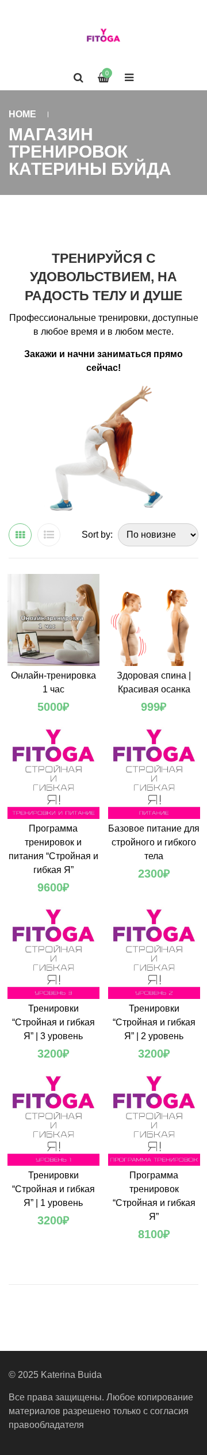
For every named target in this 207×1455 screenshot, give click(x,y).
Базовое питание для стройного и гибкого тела (154, 842)
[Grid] (20, 534)
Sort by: (97, 534)
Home (22, 114)
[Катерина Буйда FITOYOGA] (103, 37)
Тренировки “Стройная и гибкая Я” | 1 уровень (53, 1189)
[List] (48, 534)
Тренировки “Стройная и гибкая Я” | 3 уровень (53, 1022)
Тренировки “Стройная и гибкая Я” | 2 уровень (154, 1022)
